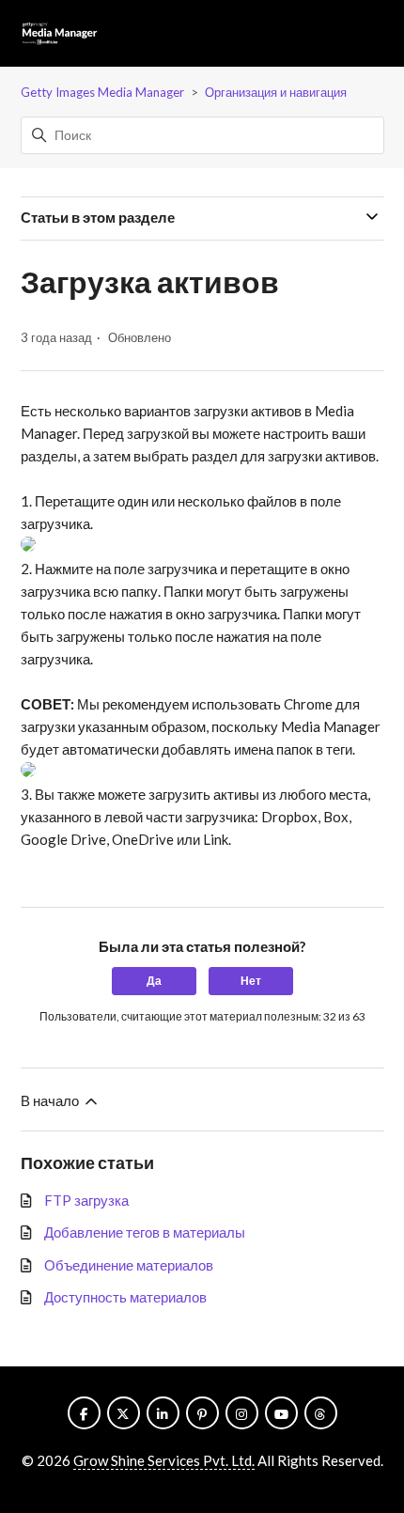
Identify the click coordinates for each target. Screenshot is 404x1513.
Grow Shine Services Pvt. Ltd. (164, 1460)
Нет (251, 981)
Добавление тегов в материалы (144, 1232)
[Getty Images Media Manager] (60, 34)
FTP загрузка (86, 1200)
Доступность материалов (125, 1296)
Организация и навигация (276, 92)
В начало (51, 1100)
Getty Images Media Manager (102, 92)
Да (154, 981)
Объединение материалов (128, 1264)
